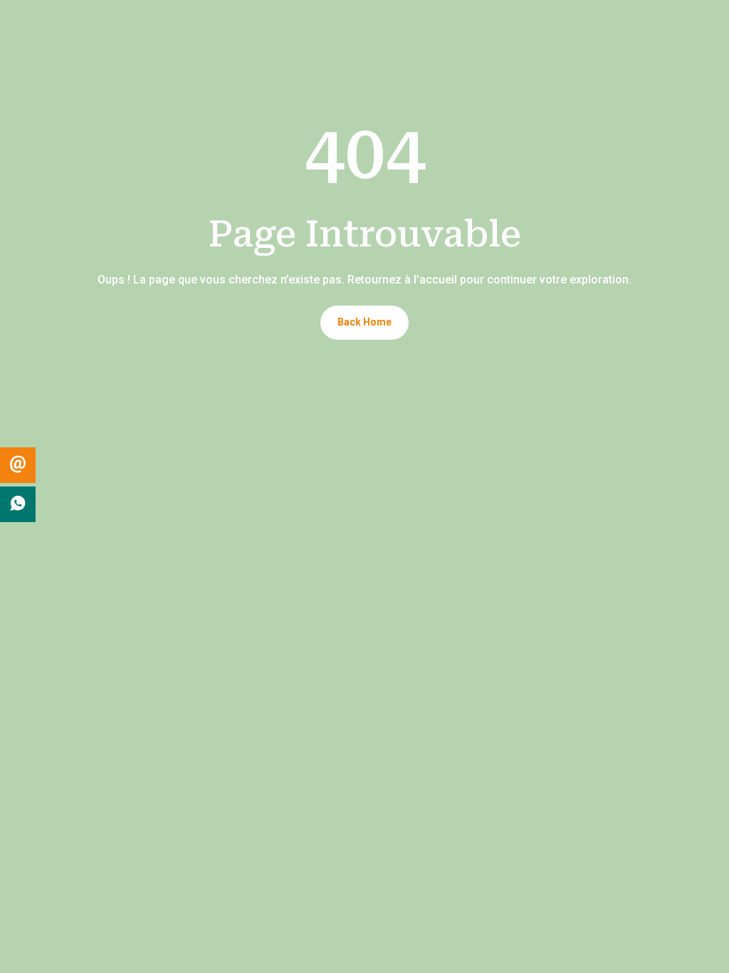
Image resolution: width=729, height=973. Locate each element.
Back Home (364, 322)
